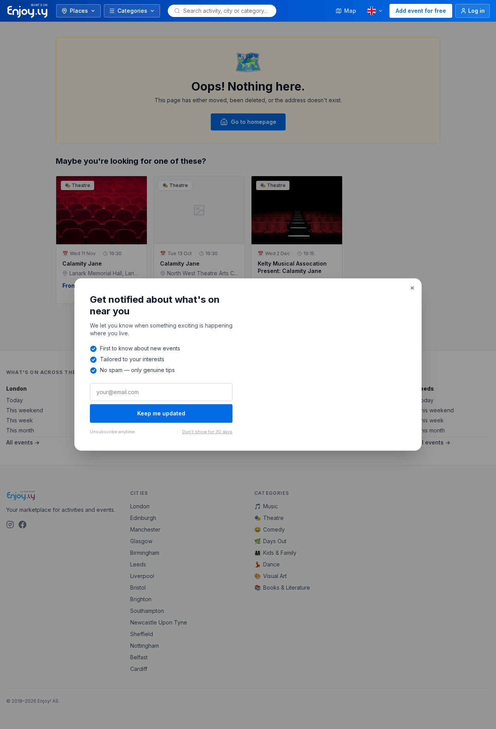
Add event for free (421, 10)
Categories (132, 10)
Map (350, 10)
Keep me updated (161, 413)
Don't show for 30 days (207, 431)
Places (79, 10)
